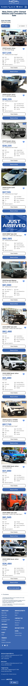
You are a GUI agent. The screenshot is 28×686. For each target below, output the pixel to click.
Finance (3, 640)
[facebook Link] (3, 645)
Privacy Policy (18, 633)
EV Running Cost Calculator (6, 620)
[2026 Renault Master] (14, 270)
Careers (17, 625)
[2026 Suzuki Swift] (14, 177)
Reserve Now (14, 71)
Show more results (14, 588)
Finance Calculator (6, 642)
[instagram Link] (7, 645)
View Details (14, 67)
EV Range (4, 629)
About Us (17, 622)
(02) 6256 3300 (8, 656)
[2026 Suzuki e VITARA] (14, 409)
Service (17, 613)
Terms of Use (18, 635)
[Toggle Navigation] (26, 7)
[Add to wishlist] (23, 49)
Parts (16, 615)
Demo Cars (4, 615)
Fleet (3, 634)
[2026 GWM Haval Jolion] (14, 362)
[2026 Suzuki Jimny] (14, 37)
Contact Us (17, 620)
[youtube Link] (5, 645)
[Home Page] (14, 2)
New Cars (4, 613)
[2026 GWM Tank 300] (14, 223)
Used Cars (4, 617)
